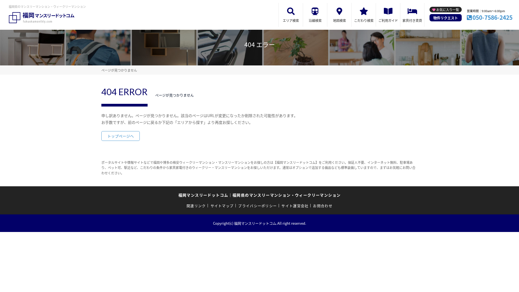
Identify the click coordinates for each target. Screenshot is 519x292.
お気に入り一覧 (447, 9)
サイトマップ (222, 205)
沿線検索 (315, 20)
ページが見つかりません (119, 70)
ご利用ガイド (388, 20)
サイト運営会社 (294, 205)
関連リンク (196, 205)
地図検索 (339, 20)
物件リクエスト (445, 17)
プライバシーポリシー (257, 205)
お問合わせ (322, 205)
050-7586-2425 (493, 17)
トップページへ (120, 136)
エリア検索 (291, 20)
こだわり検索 (364, 20)
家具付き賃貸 (412, 20)
